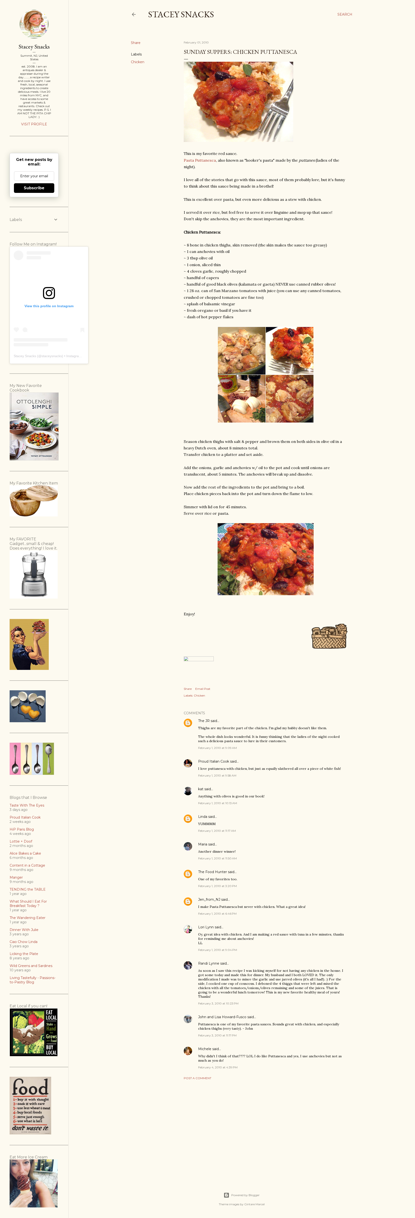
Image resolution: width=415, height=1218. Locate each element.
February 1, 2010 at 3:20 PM (217, 886)
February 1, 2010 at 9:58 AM (217, 775)
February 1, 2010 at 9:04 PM (217, 950)
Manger (16, 877)
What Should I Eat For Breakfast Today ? (28, 903)
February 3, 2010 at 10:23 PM (218, 1003)
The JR (204, 721)
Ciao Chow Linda (23, 942)
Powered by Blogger (245, 1195)
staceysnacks (52, 356)
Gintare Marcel (254, 1204)
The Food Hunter (212, 872)
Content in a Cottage (27, 865)
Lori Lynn (206, 927)
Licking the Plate (24, 954)
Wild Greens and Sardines (31, 966)
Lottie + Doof (21, 841)
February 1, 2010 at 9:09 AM (217, 748)
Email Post (202, 689)
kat (200, 789)
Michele (204, 1049)
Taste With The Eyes (27, 805)
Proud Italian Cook (213, 761)
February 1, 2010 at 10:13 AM (217, 803)
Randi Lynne (208, 963)
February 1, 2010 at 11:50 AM (217, 858)
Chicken (137, 62)
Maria (202, 844)
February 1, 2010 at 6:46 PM (217, 913)
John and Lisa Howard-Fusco (222, 1017)
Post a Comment (197, 1078)
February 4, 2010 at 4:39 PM (218, 1067)
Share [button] (135, 43)
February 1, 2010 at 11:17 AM (217, 830)
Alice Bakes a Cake (25, 853)
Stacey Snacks (181, 14)
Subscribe (34, 188)
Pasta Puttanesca (200, 160)
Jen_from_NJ (209, 899)
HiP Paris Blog (22, 829)
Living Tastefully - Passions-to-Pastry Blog (32, 980)
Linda (202, 816)
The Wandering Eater (27, 918)
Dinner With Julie (24, 930)
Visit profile (34, 124)
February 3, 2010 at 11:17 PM (217, 1035)
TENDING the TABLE (28, 889)
